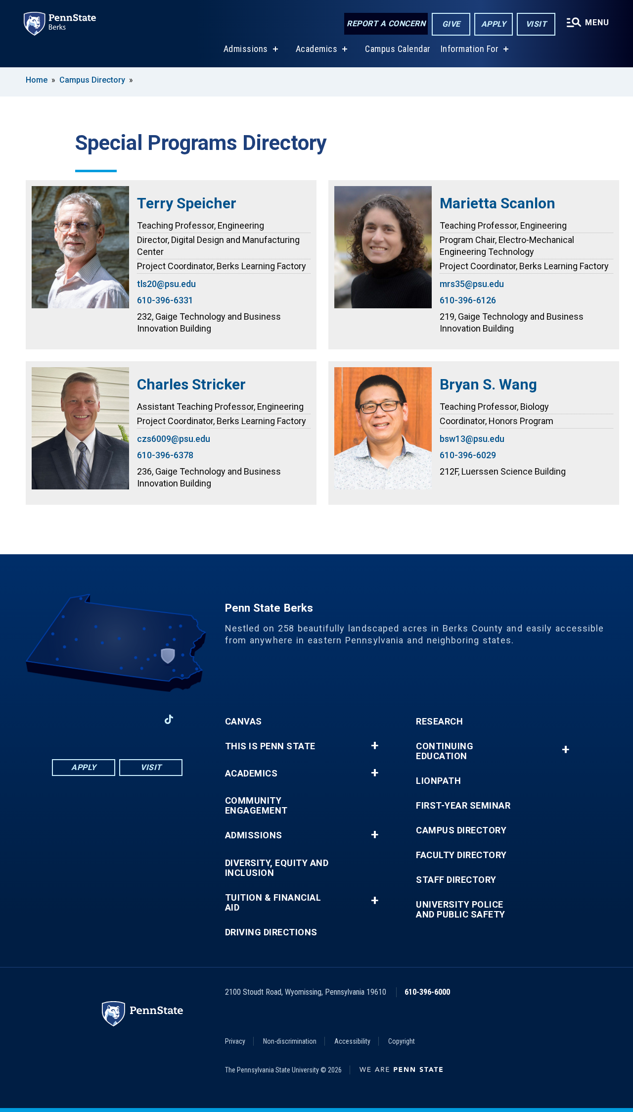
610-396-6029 (468, 455)
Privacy (235, 1041)
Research (439, 721)
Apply (493, 24)
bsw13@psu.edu (472, 439)
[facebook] (66, 719)
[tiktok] (169, 719)
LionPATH (438, 781)
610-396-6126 (468, 300)
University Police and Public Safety (460, 909)
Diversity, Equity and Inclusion (277, 868)
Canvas (243, 721)
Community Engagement (256, 806)
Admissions (246, 49)
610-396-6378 (165, 455)
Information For (470, 49)
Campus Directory (92, 80)
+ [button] (374, 746)
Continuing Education (444, 751)
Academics (317, 49)
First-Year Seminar (463, 806)
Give (451, 24)
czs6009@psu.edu (173, 439)
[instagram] (143, 719)
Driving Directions (271, 932)
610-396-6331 (165, 300)
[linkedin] (91, 719)
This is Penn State (270, 746)
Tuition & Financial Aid (273, 903)
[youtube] (117, 719)
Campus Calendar (398, 49)
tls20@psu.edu (166, 284)
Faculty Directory (461, 855)
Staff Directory (456, 880)
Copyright (401, 1041)
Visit (536, 24)
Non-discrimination (289, 1041)
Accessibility (352, 1041)
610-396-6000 (427, 992)
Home (36, 80)
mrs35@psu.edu (472, 284)
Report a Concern (386, 23)
